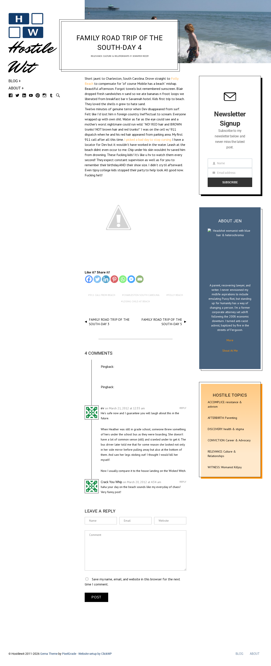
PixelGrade (69, 653)
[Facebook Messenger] (131, 279)
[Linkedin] (106, 279)
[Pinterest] (114, 279)
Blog (13, 81)
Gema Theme (49, 653)
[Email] (140, 279)
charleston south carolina (141, 295)
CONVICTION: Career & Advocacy (229, 440)
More (230, 340)
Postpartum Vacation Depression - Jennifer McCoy (132, 371)
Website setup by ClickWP (95, 653)
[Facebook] (89, 279)
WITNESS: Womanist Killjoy (225, 467)
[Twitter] (97, 279)
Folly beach (175, 295)
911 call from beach (102, 295)
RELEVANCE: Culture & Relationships (110, 56)
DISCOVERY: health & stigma (226, 429)
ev (102, 408)
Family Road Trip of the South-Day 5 (161, 321)
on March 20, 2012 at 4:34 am (142, 482)
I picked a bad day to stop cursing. (147, 139)
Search (58, 95)
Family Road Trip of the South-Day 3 (109, 321)
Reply (183, 408)
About (14, 88)
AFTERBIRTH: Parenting (222, 418)
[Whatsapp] (123, 279)
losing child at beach (136, 301)
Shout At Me (230, 351)
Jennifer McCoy (141, 56)
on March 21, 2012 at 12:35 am (125, 408)
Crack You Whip (111, 482)
